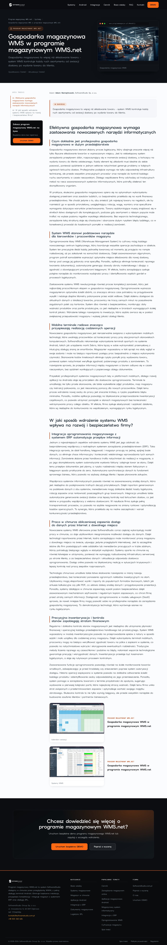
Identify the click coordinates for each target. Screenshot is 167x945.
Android (82, 5)
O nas (135, 895)
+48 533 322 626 (15, 919)
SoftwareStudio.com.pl (142, 886)
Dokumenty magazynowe (82, 909)
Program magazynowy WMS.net (20, 19)
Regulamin (154, 941)
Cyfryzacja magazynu (111, 925)
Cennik (107, 5)
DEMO (153, 5)
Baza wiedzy (119, 5)
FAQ (131, 5)
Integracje (95, 5)
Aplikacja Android (78, 900)
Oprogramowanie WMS (112, 920)
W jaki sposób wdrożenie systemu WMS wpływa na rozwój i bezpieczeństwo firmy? (27, 112)
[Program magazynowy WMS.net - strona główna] (16, 4)
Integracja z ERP (109, 915)
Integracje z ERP (78, 905)
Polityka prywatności (139, 941)
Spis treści (106, 929)
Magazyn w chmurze (80, 895)
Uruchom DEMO (26, 141)
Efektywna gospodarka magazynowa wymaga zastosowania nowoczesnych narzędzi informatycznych (25, 102)
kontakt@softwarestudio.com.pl (21, 915)
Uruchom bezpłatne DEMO (69, 846)
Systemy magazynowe (80, 890)
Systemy (71, 5)
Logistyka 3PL (77, 914)
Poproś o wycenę (102, 846)
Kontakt (140, 5)
